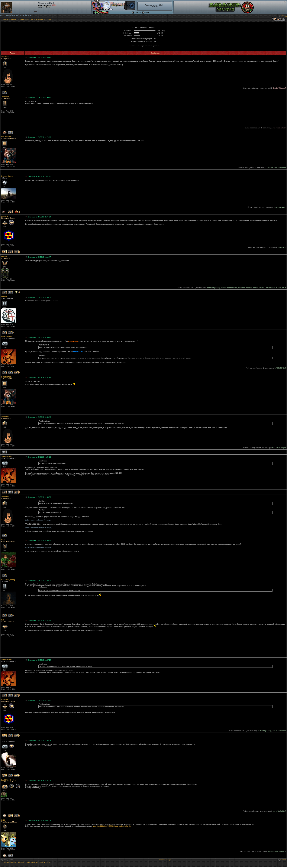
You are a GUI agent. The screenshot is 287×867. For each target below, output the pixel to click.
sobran (4, 296)
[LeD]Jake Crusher (8, 780)
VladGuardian (6, 337)
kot (2, 620)
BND (3, 820)
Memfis (4, 256)
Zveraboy (5, 97)
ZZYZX (4, 740)
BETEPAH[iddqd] (8, 580)
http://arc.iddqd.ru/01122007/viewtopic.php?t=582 (112, 826)
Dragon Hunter (7, 176)
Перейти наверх (165, 860)
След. (284, 16)
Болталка (22, 19)
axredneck (5, 57)
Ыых (3, 540)
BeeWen (4, 216)
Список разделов (9, 19)
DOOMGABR (6, 136)
